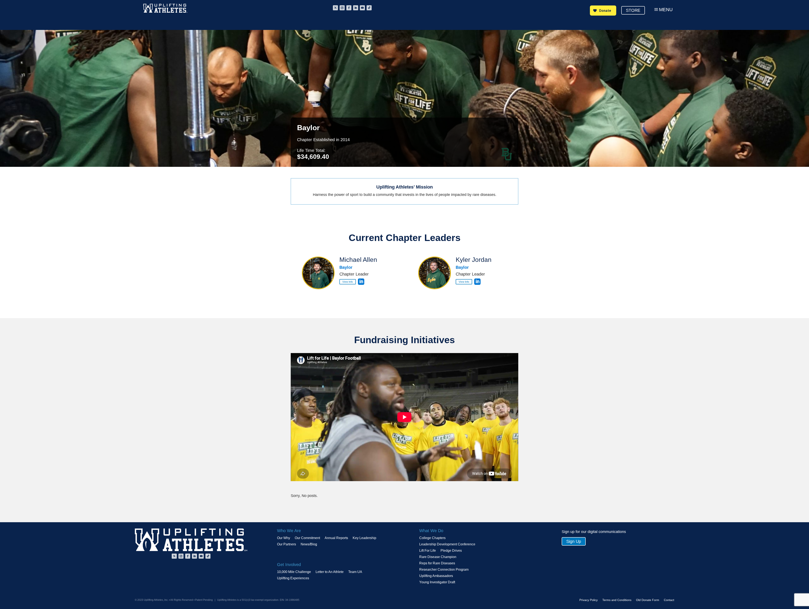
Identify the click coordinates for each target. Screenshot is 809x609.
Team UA (355, 572)
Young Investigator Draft (437, 582)
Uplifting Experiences (293, 578)
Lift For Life (427, 550)
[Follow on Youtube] (362, 7)
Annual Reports (336, 538)
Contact (669, 600)
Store (633, 10)
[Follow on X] (335, 7)
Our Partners (286, 544)
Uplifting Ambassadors (436, 576)
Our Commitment (307, 538)
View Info (347, 281)
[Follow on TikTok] (369, 7)
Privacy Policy (588, 600)
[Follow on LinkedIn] (355, 7)
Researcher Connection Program (444, 569)
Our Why (283, 538)
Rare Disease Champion (437, 557)
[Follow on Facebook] (348, 7)
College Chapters (432, 538)
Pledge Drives (451, 550)
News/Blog (309, 544)
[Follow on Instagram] (342, 7)
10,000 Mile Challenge (294, 572)
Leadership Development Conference (447, 544)
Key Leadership (364, 538)
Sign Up (573, 541)
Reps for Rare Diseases (437, 563)
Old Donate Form (647, 600)
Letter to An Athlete (330, 572)
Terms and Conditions (616, 600)
